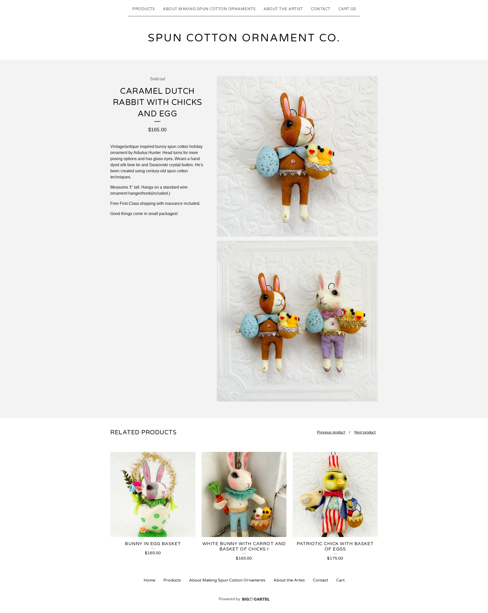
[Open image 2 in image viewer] (297, 321)
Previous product (331, 432)
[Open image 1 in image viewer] (297, 156)
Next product (365, 432)
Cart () (347, 9)
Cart (340, 580)
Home (149, 580)
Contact (320, 9)
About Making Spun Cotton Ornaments (209, 9)
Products (143, 9)
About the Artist (283, 9)
